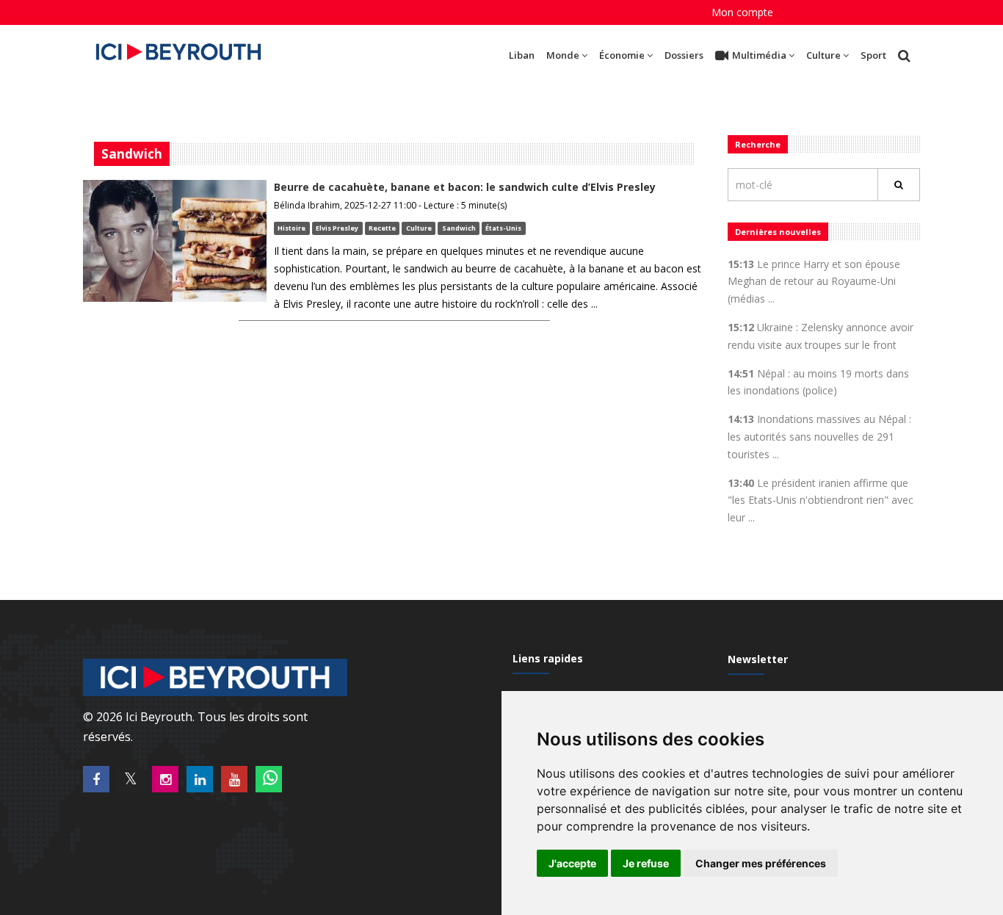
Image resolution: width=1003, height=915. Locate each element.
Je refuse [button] (646, 863)
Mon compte (742, 12)
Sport (873, 55)
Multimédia (759, 55)
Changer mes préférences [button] (760, 863)
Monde (562, 55)
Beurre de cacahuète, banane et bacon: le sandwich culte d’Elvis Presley (465, 187)
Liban (522, 55)
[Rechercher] (898, 184)
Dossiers (684, 55)
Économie (622, 55)
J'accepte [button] (572, 863)
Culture (823, 55)
